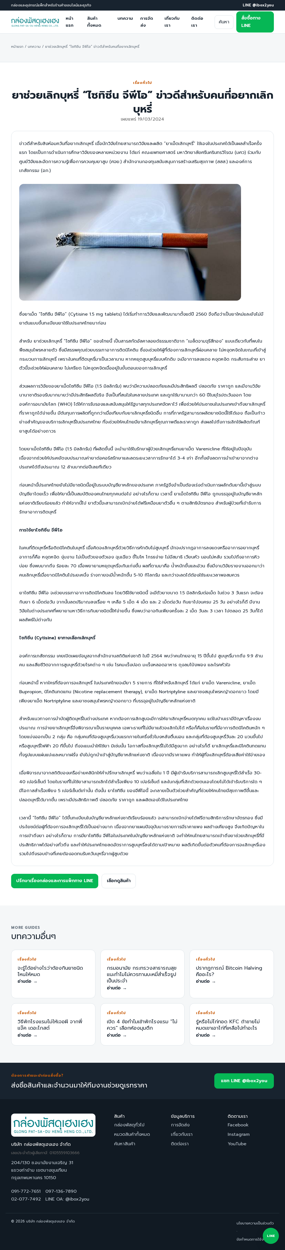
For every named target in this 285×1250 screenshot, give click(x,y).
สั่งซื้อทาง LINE (251, 22)
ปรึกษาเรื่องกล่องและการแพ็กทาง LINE (54, 880)
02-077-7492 (26, 1199)
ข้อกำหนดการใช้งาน (252, 1239)
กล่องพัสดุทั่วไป (129, 1125)
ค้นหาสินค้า (124, 1144)
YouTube (237, 1144)
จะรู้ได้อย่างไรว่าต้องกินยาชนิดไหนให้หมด (50, 971)
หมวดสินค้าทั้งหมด (132, 1134)
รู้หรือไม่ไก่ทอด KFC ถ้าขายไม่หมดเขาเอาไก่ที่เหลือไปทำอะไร (228, 1025)
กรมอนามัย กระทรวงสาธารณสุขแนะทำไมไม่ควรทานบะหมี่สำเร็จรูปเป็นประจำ (141, 974)
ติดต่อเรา (197, 22)
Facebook (238, 1125)
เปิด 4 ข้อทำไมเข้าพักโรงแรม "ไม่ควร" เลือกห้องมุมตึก (142, 1025)
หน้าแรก (69, 22)
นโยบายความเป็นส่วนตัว (255, 1223)
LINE (271, 1235)
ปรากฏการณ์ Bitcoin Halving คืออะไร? (229, 971)
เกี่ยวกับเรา (172, 22)
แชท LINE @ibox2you (244, 1080)
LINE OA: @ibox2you (67, 1199)
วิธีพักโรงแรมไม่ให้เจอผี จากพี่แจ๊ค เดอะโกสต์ (50, 1025)
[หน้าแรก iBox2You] (35, 22)
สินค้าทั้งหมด (94, 22)
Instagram (239, 1134)
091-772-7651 (26, 1191)
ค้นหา (224, 22)
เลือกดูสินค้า (119, 880)
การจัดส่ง (146, 22)
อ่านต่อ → (28, 981)
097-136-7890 (61, 1191)
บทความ (125, 18)
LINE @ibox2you (258, 5)
